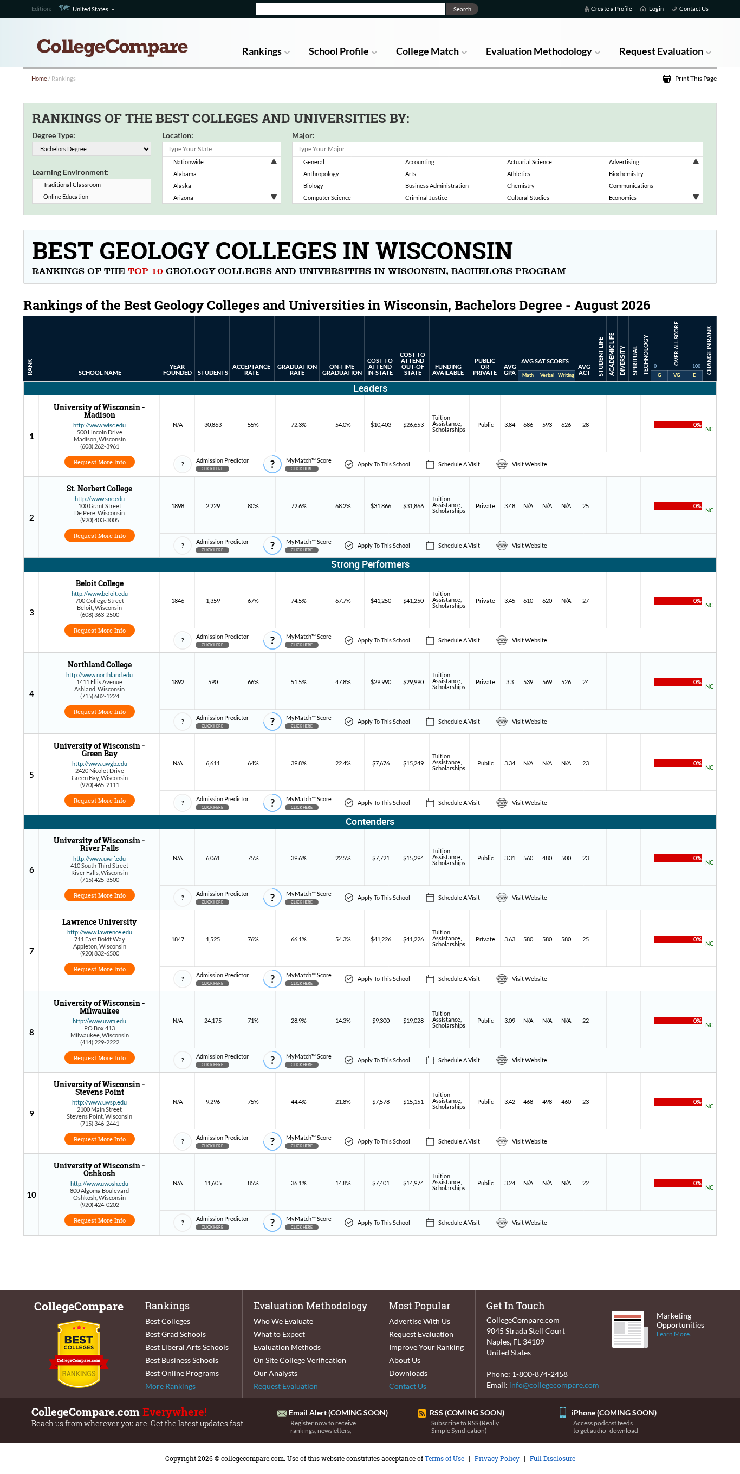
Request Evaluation (661, 51)
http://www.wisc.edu (99, 424)
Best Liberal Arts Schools (187, 1347)
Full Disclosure (552, 1458)
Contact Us (694, 8)
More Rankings (170, 1386)
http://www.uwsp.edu (99, 1102)
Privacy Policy (497, 1458)
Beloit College (100, 583)
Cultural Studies (528, 197)
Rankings (262, 51)
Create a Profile (611, 8)
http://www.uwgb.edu (99, 763)
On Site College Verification (300, 1360)
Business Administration (437, 185)
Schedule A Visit (459, 464)
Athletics (518, 173)
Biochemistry (626, 173)
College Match (427, 51)
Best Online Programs (182, 1373)
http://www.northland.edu (99, 674)
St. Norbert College (99, 488)
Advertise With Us (419, 1321)
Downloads (408, 1373)
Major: (303, 135)
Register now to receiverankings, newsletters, (323, 1426)
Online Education (65, 196)
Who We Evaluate (283, 1321)
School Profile (339, 51)
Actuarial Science (529, 161)
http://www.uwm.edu (99, 1020)
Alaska (182, 185)
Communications (631, 185)
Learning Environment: (70, 172)
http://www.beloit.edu (100, 593)
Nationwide (188, 161)
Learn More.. (675, 1334)
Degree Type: (53, 135)
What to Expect (279, 1334)
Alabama (185, 173)
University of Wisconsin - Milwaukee (99, 1007)
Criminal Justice (426, 197)
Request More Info (100, 462)
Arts (410, 173)
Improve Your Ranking (426, 1347)
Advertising (624, 161)
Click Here (212, 468)
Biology (313, 185)
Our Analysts (275, 1373)
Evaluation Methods (287, 1347)
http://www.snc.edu (100, 498)
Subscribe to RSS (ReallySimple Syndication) (465, 1426)
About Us (404, 1360)
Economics (623, 197)
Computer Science (327, 197)
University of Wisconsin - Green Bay (99, 749)
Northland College (100, 664)
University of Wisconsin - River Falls (99, 844)
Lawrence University (99, 922)
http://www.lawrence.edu (99, 932)
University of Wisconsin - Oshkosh (99, 1169)
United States (90, 8)
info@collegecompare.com (554, 1384)
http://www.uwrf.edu (99, 858)
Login (656, 8)
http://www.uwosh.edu (99, 1183)
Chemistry (521, 185)
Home (39, 78)
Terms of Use (444, 1458)
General (313, 161)
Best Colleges (167, 1321)
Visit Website (529, 464)
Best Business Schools (181, 1360)
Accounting (419, 161)
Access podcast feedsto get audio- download (605, 1426)
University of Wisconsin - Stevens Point (99, 1088)
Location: (177, 135)
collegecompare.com (252, 1458)
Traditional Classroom (72, 184)
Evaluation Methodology (539, 51)
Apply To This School (384, 464)
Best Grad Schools (175, 1334)
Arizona (183, 197)
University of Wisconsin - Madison (99, 411)
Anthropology (321, 173)
